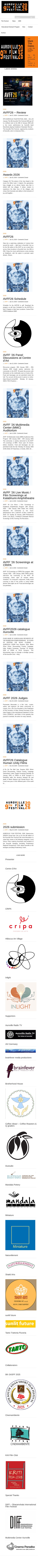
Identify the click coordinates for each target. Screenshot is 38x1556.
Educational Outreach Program (11, 27)
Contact (30, 27)
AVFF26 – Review (14, 112)
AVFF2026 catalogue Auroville (16, 631)
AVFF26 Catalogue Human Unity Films (15, 762)
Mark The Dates (31, 43)
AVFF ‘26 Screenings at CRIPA (18, 564)
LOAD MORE (20, 855)
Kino (23, 27)
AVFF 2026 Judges (15, 698)
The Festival (5, 21)
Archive (3, 33)
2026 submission (14, 827)
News (14, 21)
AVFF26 (8, 236)
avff (30, 48)
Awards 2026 (11, 174)
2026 (19, 21)
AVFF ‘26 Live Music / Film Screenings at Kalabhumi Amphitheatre (18, 495)
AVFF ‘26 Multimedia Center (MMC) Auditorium (16, 427)
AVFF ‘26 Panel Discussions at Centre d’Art (17, 357)
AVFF (6, 115)
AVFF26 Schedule (14, 298)
